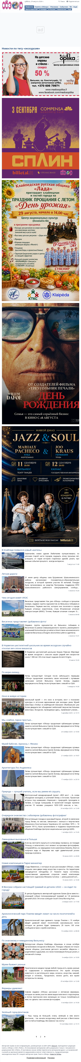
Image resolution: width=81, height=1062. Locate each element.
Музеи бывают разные (13, 964)
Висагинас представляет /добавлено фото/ (24, 621)
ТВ (71, 7)
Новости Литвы (55, 1054)
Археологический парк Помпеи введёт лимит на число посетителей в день (38, 915)
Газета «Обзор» (42, 7)
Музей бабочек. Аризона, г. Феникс (20, 743)
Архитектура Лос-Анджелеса (16, 767)
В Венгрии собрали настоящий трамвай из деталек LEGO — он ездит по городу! (39, 888)
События (64, 7)
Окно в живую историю (14, 696)
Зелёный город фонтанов (15, 1012)
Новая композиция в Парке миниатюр (22, 863)
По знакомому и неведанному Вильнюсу (23, 940)
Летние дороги (9, 573)
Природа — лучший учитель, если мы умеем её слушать (31, 791)
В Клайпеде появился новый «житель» (22, 550)
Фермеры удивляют (12, 988)
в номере (43, 9)
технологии (61, 9)
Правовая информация (36, 1058)
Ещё (75, 7)
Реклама (54, 7)
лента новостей (31, 9)
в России (51, 9)
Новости (29, 7)
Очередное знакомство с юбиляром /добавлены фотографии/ (34, 815)
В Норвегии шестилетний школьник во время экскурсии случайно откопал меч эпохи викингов (36, 647)
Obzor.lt (54, 1046)
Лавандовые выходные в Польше (19, 839)
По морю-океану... (11, 672)
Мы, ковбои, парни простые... (17, 720)
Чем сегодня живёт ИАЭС (15, 597)
